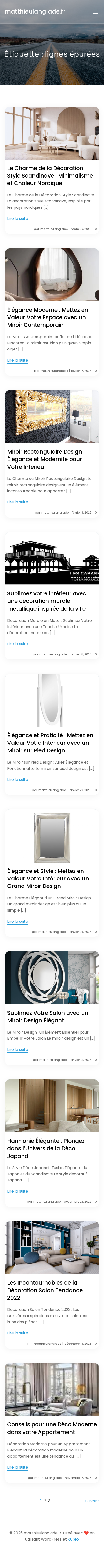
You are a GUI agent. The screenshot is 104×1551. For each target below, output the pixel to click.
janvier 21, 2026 (81, 1060)
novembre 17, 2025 (78, 1478)
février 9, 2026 (82, 512)
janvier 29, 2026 (80, 790)
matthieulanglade (54, 229)
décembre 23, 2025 (78, 1202)
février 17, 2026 (81, 371)
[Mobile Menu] (95, 11)
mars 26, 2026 (81, 229)
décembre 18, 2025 (78, 1344)
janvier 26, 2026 (80, 932)
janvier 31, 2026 (81, 654)
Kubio (73, 1539)
